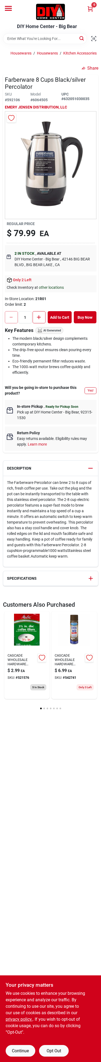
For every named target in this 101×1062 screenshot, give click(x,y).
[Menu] (8, 8)
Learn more (37, 444)
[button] (50, 468)
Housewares (21, 53)
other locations (51, 287)
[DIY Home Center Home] (50, 12)
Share (92, 68)
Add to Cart (59, 317)
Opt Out (54, 1050)
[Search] (82, 38)
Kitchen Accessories (80, 53)
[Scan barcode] (93, 38)
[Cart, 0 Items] (90, 9)
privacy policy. (19, 1019)
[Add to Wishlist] (11, 118)
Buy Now (85, 317)
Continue (20, 1050)
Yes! (90, 390)
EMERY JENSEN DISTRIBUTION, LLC (36, 107)
